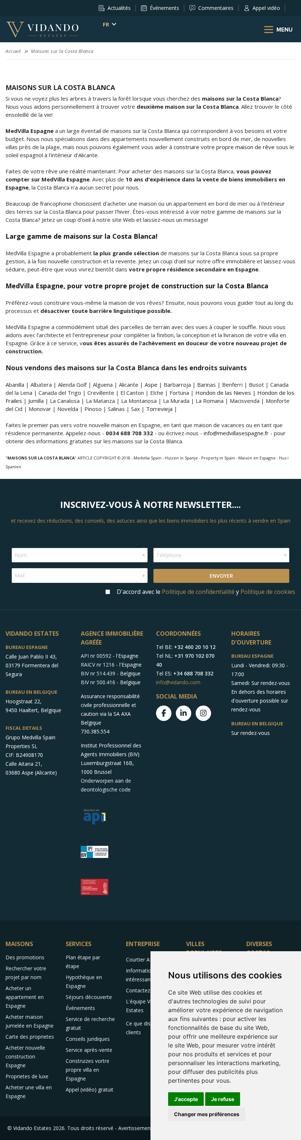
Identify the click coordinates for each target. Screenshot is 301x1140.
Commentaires (215, 7)
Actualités (119, 7)
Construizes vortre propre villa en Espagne (87, 1069)
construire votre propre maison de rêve (224, 147)
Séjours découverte (89, 996)
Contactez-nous (145, 990)
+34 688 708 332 (193, 673)
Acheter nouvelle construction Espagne (25, 1056)
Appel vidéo (266, 7)
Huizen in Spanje (181, 458)
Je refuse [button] (222, 1099)
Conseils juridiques (88, 1038)
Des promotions (25, 957)
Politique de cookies (267, 592)
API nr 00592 (96, 655)
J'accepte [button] (186, 1099)
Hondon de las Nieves (223, 392)
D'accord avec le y (206, 592)
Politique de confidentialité (198, 592)
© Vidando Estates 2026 (36, 1128)
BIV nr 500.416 (98, 682)
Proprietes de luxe (27, 1076)
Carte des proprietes (30, 1036)
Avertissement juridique (146, 1128)
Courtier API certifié (149, 959)
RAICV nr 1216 (98, 664)
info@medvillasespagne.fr (236, 433)
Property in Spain (218, 458)
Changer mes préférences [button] (206, 1114)
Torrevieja (159, 408)
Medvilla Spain (148, 458)
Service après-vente (89, 1049)
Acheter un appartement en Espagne (25, 997)
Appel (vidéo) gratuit (89, 1089)
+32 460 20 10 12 (194, 646)
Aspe (151, 384)
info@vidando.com (178, 682)
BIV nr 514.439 (98, 673)
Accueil (13, 51)
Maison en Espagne (257, 458)
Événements (164, 7)
